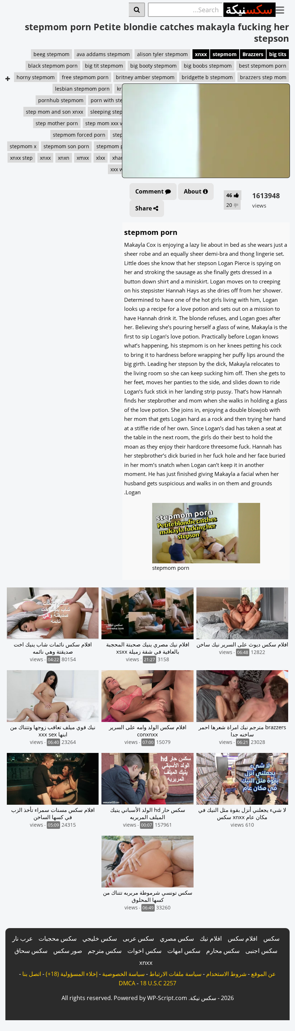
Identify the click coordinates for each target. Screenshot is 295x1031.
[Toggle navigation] (283, 8)
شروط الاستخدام (226, 974)
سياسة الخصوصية (123, 974)
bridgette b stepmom (207, 77)
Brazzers (252, 54)
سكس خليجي (99, 938)
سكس (271, 938)
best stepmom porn (262, 65)
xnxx (201, 54)
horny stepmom (36, 77)
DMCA (127, 983)
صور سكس (67, 950)
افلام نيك (211, 938)
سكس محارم (223, 950)
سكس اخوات (144, 950)
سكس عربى (138, 938)
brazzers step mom (263, 77)
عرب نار (22, 938)
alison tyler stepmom (162, 54)
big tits (277, 54)
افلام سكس (243, 938)
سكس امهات (183, 950)
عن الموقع (263, 974)
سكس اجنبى (261, 950)
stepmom (225, 54)
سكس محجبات (57, 938)
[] (137, 10)
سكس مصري (177, 938)
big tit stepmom (104, 65)
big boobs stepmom (208, 65)
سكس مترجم (105, 950)
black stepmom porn (53, 65)
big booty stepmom (153, 65)
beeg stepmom (51, 54)
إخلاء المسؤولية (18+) (71, 974)
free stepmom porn (85, 77)
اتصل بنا (31, 974)
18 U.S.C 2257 (158, 983)
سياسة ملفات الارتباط (175, 974)
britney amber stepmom (145, 77)
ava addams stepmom (103, 54)
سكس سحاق (30, 950)
